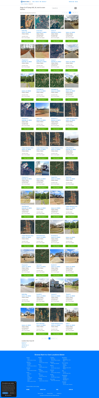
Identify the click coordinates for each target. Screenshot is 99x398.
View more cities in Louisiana (55, 360)
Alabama (26, 3)
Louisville (40, 379)
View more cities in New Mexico (66, 360)
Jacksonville (29, 373)
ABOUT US (42, 389)
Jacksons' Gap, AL (25, 345)
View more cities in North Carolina (67, 368)
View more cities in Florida (31, 381)
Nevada (51, 374)
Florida (28, 372)
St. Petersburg (29, 377)
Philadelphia (65, 376)
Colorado (28, 367)
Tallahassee (29, 378)
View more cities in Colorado (31, 370)
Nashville (64, 383)
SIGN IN (71, 389)
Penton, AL (24, 347)
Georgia (40, 357)
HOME (27, 389)
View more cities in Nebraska (55, 372)
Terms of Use (40, 393)
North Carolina (65, 362)
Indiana (39, 369)
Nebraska (52, 370)
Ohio (63, 370)
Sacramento (29, 363)
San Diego (29, 364)
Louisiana (52, 357)
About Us (37, 1)
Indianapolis (41, 370)
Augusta (40, 360)
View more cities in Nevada (55, 377)
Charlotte (64, 364)
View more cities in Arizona (31, 360)
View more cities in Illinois (43, 367)
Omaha (52, 371)
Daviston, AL (24, 342)
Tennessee (64, 381)
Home (33, 1)
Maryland (52, 362)
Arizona (28, 357)
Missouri (52, 365)
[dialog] (8, 389)
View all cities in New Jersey (55, 380)
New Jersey (52, 379)
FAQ (40, 1)
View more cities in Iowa (43, 376)
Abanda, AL (24, 343)
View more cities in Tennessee (67, 384)
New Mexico (64, 357)
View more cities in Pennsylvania (66, 379)
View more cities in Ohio (67, 373)
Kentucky (40, 378)
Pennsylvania (64, 375)
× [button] (15, 382)
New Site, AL (24, 346)
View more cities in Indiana (43, 371)
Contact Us (59, 393)
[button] (8, 395)
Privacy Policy (50, 393)
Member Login (71, 1)
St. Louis (52, 366)
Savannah (40, 361)
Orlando (28, 376)
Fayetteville (65, 365)
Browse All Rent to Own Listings (33, 386)
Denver (28, 369)
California (28, 362)
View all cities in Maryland (55, 363)
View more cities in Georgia (43, 362)
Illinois (39, 364)
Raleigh (64, 366)
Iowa (39, 373)
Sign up (76, 1)
